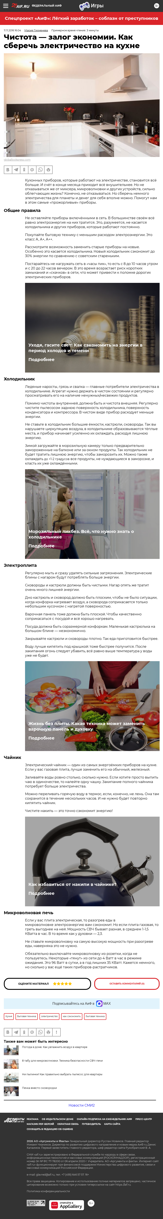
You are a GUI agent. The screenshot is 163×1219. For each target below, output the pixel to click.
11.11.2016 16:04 (12, 30)
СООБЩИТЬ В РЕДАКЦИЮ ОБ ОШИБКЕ (50, 1129)
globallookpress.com (17, 159)
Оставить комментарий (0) (127, 983)
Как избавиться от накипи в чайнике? (72, 884)
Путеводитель (91, 1124)
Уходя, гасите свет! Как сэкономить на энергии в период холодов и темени (85, 348)
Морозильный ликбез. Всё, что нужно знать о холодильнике (81, 534)
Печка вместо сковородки (39, 1087)
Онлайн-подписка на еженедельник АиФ (104, 1119)
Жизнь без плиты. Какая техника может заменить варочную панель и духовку (86, 726)
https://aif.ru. (123, 1184)
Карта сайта (112, 1124)
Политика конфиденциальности (48, 1191)
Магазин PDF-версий (40, 1124)
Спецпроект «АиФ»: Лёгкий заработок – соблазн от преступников (81, 18)
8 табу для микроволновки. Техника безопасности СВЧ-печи (62, 1060)
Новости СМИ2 (82, 1105)
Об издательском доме (57, 1119)
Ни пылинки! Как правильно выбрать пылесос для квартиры (62, 1074)
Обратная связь (68, 1124)
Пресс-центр (143, 1119)
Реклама (32, 1119)
